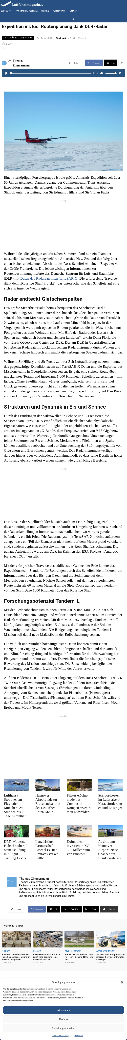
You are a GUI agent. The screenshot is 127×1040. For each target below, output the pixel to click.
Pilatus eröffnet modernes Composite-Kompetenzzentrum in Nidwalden (79, 803)
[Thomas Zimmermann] (4, 63)
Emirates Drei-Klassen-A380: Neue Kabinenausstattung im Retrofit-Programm (16, 957)
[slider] (50, 73)
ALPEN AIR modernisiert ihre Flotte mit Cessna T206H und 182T (78, 957)
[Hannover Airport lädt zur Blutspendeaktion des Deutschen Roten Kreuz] (47, 785)
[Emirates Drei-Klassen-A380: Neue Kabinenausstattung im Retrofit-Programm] (16, 939)
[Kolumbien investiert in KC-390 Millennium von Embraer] (79, 831)
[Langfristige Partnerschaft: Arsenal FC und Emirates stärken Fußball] (47, 831)
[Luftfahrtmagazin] (25, 3)
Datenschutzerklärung (60, 1035)
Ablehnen (64, 1019)
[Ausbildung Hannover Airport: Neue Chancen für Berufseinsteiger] (110, 831)
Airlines (6, 951)
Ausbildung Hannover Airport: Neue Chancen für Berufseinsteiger (109, 850)
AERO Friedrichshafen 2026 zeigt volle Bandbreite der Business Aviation (46, 957)
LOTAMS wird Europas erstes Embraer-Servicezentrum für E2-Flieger (110, 957)
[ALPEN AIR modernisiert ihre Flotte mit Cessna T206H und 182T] (79, 939)
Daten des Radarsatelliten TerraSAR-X (48, 278)
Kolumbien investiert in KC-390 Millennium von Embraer (78, 848)
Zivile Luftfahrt (72, 951)
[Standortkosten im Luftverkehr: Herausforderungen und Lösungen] (110, 785)
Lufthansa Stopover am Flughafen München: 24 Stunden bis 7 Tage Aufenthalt (15, 805)
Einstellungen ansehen (63, 1028)
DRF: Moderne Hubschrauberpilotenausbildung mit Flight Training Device (15, 850)
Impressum (79, 1035)
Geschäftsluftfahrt (18, 37)
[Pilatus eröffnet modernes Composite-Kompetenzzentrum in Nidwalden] (79, 785)
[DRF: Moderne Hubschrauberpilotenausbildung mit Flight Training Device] (16, 831)
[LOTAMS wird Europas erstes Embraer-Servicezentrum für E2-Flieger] (110, 939)
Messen (37, 951)
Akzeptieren (63, 1010)
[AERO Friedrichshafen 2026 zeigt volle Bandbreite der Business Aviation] (48, 939)
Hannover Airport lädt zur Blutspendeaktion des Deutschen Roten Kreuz (47, 803)
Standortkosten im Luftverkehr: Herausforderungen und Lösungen (110, 801)
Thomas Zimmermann (21, 63)
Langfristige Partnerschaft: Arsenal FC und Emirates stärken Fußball (47, 850)
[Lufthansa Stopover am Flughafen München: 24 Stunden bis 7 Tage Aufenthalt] (16, 785)
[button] (122, 982)
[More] (121, 63)
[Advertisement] (63, 226)
